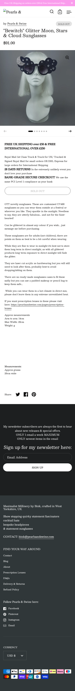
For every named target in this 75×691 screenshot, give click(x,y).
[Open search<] (52, 12)
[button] (70, 131)
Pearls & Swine (17, 23)
